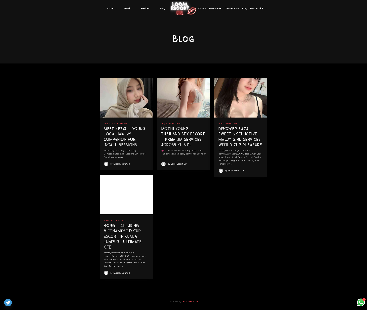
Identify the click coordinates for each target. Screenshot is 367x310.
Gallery (202, 8)
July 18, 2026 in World (171, 123)
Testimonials (232, 8)
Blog (162, 8)
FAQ (244, 8)
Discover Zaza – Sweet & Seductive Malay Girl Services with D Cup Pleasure (240, 137)
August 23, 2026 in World (115, 123)
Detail (127, 8)
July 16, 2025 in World (114, 220)
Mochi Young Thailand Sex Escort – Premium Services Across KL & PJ (183, 137)
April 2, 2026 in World (228, 123)
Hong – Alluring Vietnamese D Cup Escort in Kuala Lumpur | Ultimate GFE (122, 237)
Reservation (215, 8)
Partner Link (257, 8)
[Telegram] (8, 302)
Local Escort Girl (190, 301)
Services (145, 8)
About (110, 8)
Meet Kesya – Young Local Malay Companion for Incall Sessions (124, 137)
